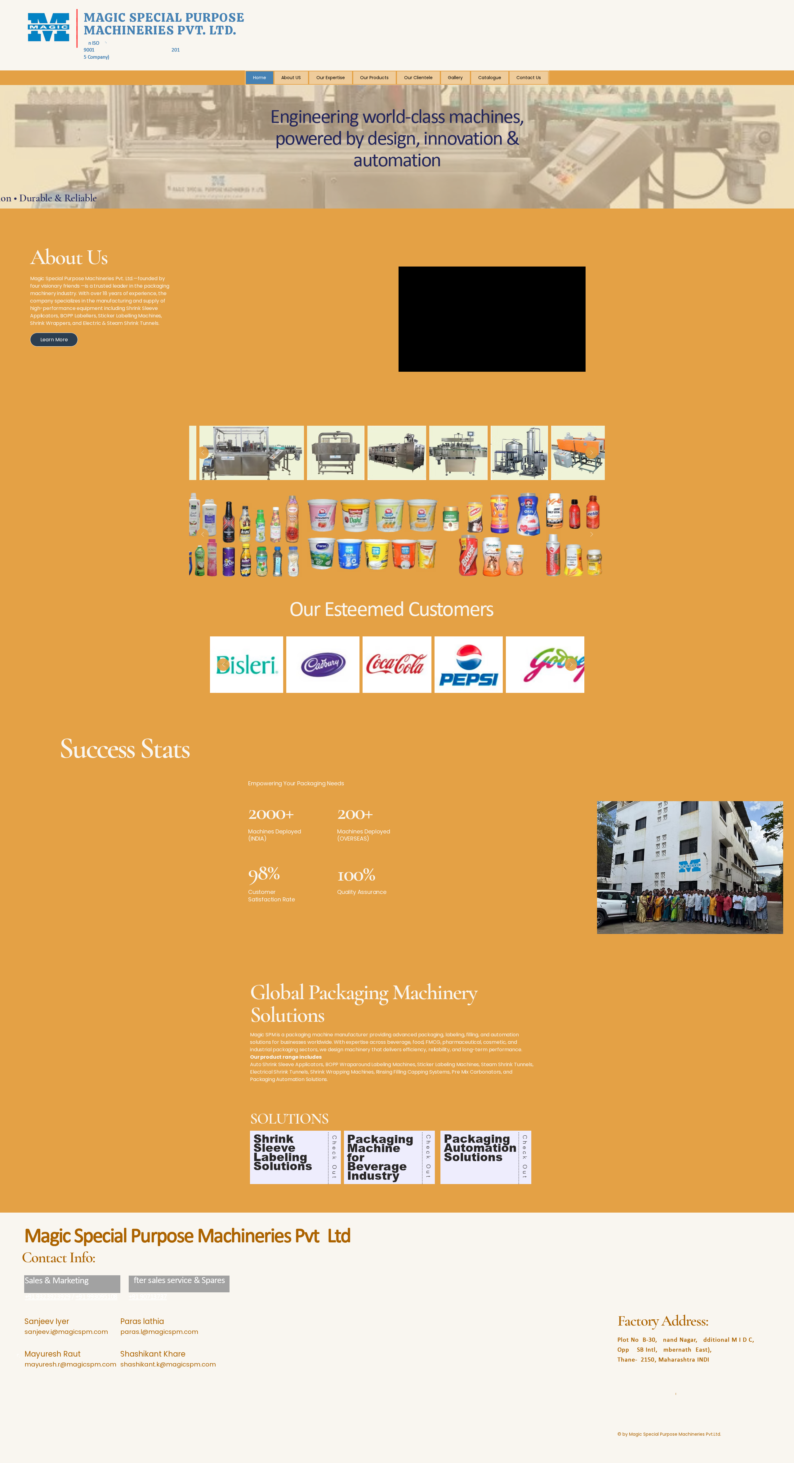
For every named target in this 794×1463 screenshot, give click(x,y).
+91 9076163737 (148, 1297)
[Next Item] (591, 453)
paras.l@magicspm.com (159, 1331)
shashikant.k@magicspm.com (168, 1364)
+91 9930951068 (96, 1297)
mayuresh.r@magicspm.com (70, 1364)
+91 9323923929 (47, 1297)
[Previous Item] (202, 453)
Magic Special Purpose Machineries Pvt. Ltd (187, 1237)
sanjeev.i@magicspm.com (66, 1331)
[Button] (295, 1157)
